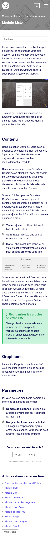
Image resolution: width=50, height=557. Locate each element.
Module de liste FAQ (15, 511)
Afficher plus (10, 531)
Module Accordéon (14, 497)
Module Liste (11, 492)
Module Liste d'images (16, 521)
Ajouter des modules (34, 16)
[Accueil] (5, 5)
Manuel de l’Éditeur (11, 16)
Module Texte (11, 487)
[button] (18, 454)
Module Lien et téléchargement (20, 502)
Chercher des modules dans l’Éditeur (23, 483)
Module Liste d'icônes (15, 507)
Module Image (12, 516)
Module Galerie (12, 526)
